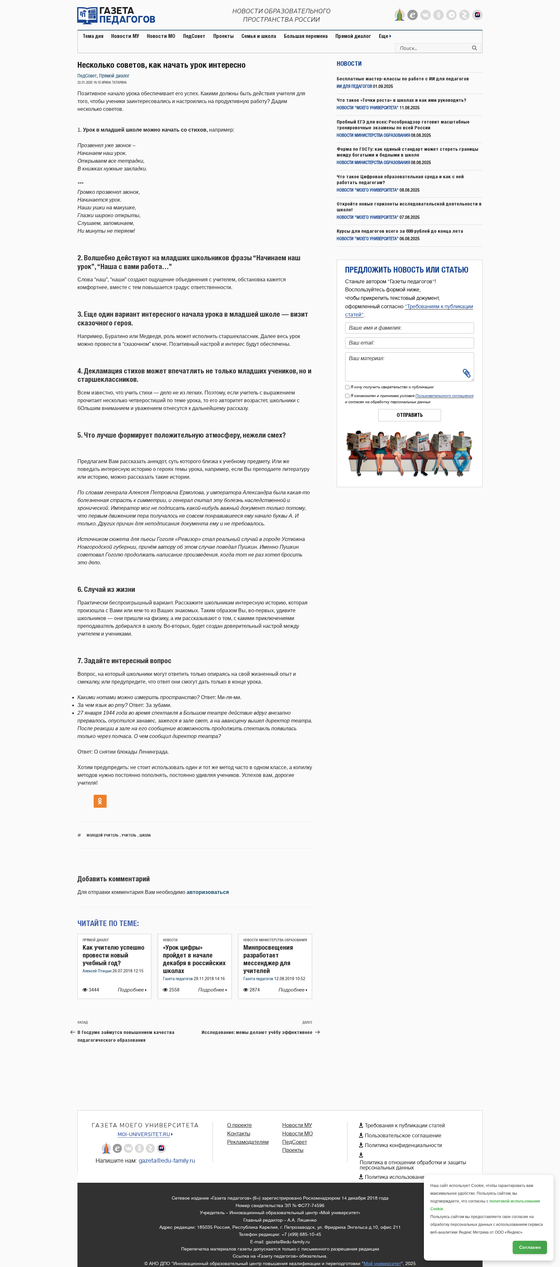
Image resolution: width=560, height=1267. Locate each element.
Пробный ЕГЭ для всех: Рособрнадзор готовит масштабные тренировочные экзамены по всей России (403, 124)
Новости (170, 940)
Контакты (238, 1134)
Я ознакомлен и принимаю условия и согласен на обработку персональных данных (409, 398)
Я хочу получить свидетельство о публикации (392, 387)
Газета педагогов (178, 979)
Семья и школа (258, 36)
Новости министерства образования (275, 940)
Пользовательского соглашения (444, 395)
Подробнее (131, 990)
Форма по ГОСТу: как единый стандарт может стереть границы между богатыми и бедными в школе (407, 152)
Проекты (223, 36)
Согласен (530, 1247)
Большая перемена (306, 36)
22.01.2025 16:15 (89, 82)
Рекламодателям (248, 1142)
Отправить (410, 415)
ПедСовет (194, 36)
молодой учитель (103, 835)
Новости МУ (125, 36)
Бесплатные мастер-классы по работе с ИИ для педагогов (403, 78)
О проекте (239, 1125)
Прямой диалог (353, 36)
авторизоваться (208, 892)
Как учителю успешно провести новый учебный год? (113, 955)
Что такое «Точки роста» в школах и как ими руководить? (401, 100)
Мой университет (382, 1263)
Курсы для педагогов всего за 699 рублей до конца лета (400, 231)
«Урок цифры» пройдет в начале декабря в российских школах (194, 959)
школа (145, 835)
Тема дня (93, 36)
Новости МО (161, 36)
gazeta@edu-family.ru (167, 1160)
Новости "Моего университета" (368, 108)
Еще (384, 36)
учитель (129, 835)
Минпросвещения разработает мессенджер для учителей (268, 959)
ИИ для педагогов (354, 87)
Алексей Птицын (97, 971)
